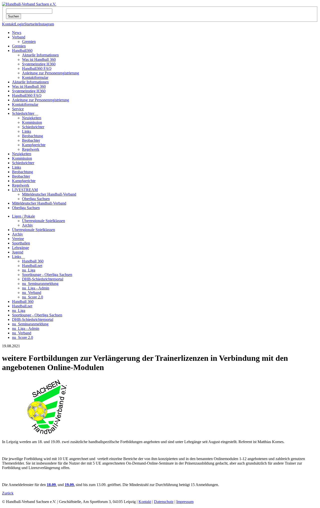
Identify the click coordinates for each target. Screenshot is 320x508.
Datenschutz (164, 502)
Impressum (185, 502)
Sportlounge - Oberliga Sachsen (47, 274)
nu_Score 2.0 (32, 297)
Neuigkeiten (31, 118)
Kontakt (8, 24)
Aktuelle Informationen (40, 55)
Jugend (17, 252)
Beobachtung (32, 136)
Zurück (8, 493)
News (16, 32)
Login (19, 24)
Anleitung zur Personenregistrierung (50, 73)
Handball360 (22, 50)
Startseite (31, 24)
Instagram (46, 24)
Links (26, 131)
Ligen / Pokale (23, 216)
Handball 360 (33, 261)
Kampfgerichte (34, 145)
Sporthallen (21, 243)
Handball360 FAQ (37, 68)
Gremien (29, 41)
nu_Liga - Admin (35, 288)
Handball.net (32, 265)
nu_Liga (28, 270)
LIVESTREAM (25, 190)
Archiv (27, 225)
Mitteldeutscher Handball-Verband (49, 194)
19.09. (70, 485)
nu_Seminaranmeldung (40, 283)
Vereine (18, 239)
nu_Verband (31, 292)
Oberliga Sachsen (36, 199)
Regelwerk (30, 149)
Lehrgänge (20, 248)
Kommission (32, 122)
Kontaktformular (35, 77)
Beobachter (31, 140)
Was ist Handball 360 (39, 59)
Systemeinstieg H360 (39, 64)
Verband (18, 37)
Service (18, 109)
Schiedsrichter (25, 113)
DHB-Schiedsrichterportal (42, 279)
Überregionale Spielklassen (43, 221)
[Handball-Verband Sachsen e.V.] (29, 4)
